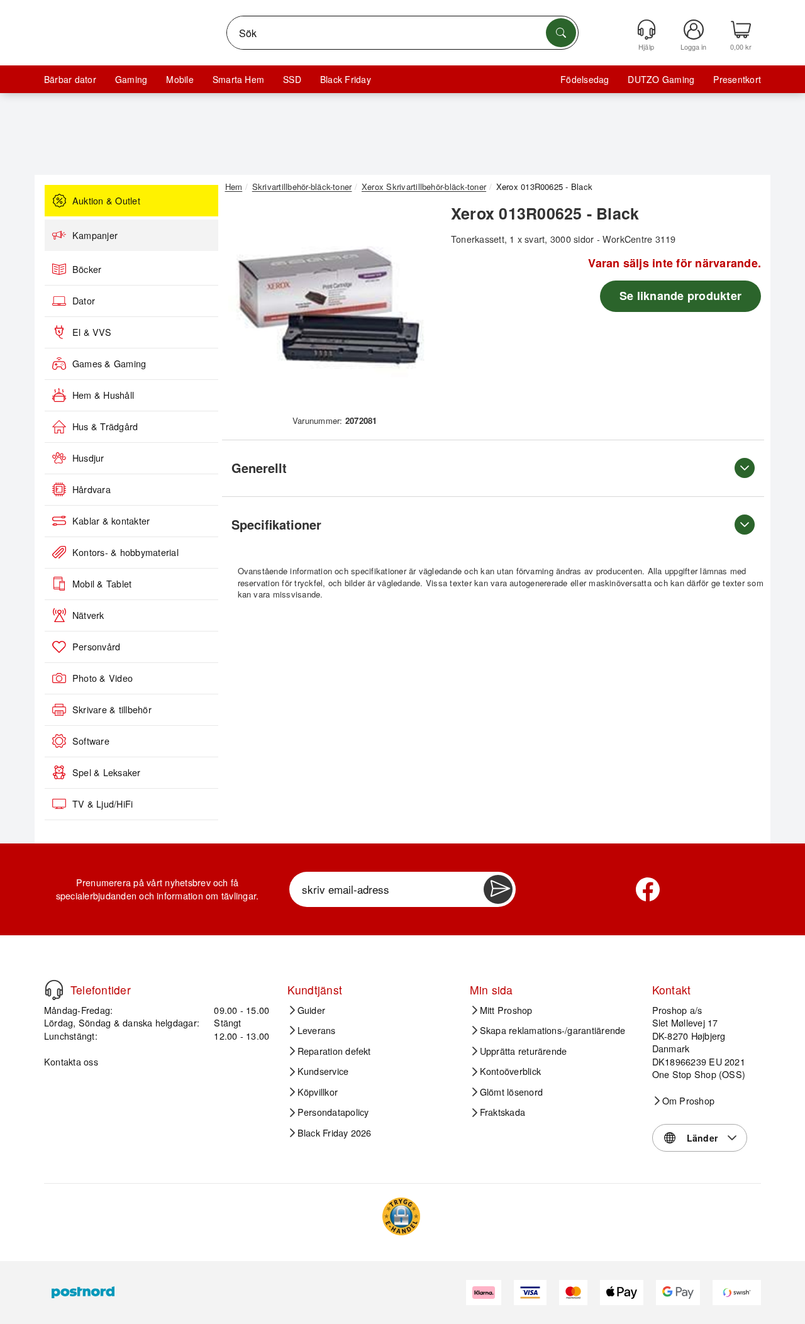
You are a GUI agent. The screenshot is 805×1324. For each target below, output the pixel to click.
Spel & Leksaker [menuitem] (106, 772)
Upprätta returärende (523, 1051)
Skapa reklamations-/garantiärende (553, 1030)
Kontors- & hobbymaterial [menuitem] (125, 552)
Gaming (131, 79)
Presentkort (737, 79)
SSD (292, 79)
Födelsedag (584, 79)
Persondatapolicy (333, 1112)
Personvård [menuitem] (96, 646)
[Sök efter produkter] (561, 32)
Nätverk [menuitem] (88, 615)
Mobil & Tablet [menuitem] (101, 583)
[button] (330, 307)
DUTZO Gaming (661, 79)
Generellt (259, 468)
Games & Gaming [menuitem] (109, 363)
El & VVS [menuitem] (91, 332)
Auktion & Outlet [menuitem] (106, 200)
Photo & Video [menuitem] (102, 678)
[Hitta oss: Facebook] (647, 889)
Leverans (316, 1030)
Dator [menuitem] (83, 300)
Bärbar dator (70, 79)
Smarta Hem (238, 79)
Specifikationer (276, 524)
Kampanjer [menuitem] (95, 235)
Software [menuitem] (90, 741)
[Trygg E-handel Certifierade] (401, 1216)
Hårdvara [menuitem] (91, 489)
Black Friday (345, 79)
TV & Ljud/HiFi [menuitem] (102, 804)
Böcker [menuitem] (86, 269)
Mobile (179, 79)
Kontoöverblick (510, 1071)
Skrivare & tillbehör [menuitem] (112, 709)
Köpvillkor (317, 1092)
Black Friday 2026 (334, 1133)
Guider (311, 1010)
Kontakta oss (71, 1061)
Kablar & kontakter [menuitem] (111, 521)
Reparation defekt (334, 1051)
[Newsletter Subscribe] (498, 889)
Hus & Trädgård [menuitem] (105, 426)
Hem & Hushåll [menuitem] (103, 395)
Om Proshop (688, 1100)
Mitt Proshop (506, 1010)
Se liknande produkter (680, 295)
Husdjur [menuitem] (88, 458)
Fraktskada (502, 1112)
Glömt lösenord (511, 1092)
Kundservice (323, 1071)
